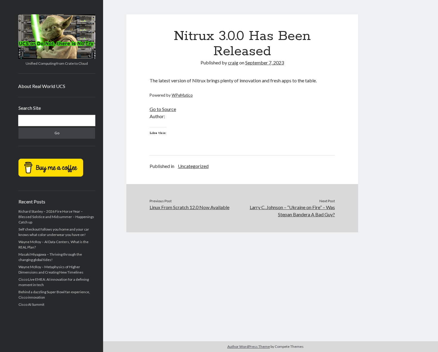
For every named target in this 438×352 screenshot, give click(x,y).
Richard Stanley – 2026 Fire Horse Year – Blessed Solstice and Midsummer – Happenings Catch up (56, 216)
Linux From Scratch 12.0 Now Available (189, 207)
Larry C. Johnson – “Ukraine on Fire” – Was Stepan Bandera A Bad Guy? (292, 210)
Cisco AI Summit (31, 304)
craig (233, 62)
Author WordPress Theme (248, 346)
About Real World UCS (41, 86)
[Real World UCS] (56, 56)
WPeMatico (182, 95)
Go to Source (163, 109)
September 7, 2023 (264, 62)
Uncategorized (193, 166)
